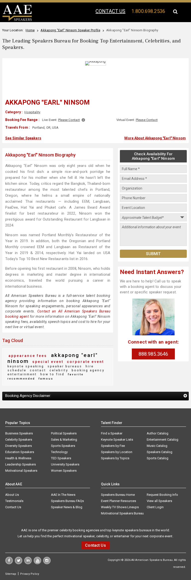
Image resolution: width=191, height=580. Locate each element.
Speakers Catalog (159, 452)
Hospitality (32, 112)
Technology (59, 452)
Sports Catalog (157, 458)
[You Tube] (37, 563)
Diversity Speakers (18, 446)
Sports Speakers (63, 446)
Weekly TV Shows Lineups (120, 507)
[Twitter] (18, 563)
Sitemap (10, 574)
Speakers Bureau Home (118, 495)
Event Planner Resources (118, 501)
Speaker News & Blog (66, 507)
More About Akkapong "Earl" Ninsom (155, 138)
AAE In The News (63, 495)
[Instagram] (47, 563)
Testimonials (14, 501)
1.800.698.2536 (148, 11)
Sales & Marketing (64, 439)
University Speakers (65, 464)
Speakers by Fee (113, 446)
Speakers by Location (116, 452)
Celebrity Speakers (18, 439)
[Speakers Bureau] (17, 20)
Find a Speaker (111, 433)
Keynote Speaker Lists (117, 439)
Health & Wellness (18, 458)
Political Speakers (64, 433)
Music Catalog (157, 446)
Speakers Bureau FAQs (67, 501)
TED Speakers (61, 458)
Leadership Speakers (20, 464)
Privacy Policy (29, 574)
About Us (12, 495)
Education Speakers (19, 452)
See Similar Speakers (23, 138)
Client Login (155, 507)
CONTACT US (110, 11)
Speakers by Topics (115, 458)
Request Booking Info (162, 495)
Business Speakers (19, 433)
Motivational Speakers (21, 470)
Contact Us (13, 507)
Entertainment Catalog (162, 439)
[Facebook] (9, 563)
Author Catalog (157, 433)
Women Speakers (64, 470)
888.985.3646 (153, 354)
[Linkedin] (28, 563)
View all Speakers (159, 501)
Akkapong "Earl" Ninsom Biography (40, 154)
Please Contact (69, 120)
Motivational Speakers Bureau (122, 513)
